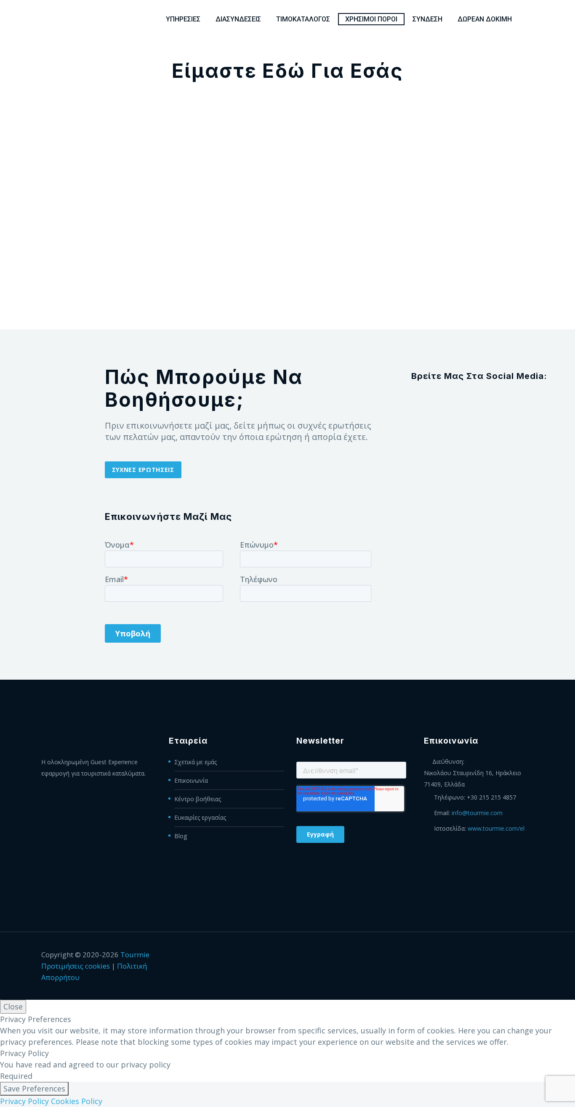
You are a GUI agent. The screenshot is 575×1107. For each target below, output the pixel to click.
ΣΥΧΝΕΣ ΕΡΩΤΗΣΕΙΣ (143, 470)
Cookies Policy (76, 1101)
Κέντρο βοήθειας (197, 799)
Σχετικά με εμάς (195, 762)
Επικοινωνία (191, 780)
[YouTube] (531, 955)
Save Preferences (34, 1088)
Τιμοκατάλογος (303, 19)
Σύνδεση (427, 19)
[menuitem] (531, 19)
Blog (180, 836)
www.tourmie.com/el (496, 828)
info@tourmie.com (477, 813)
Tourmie (134, 954)
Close (13, 1006)
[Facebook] (487, 955)
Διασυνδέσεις (238, 19)
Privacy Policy (24, 1101)
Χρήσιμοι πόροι (371, 19)
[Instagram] (520, 955)
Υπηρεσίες (183, 19)
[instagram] (502, 403)
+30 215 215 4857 (491, 797)
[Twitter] (509, 955)
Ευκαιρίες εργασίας (200, 817)
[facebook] (455, 403)
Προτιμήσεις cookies (75, 966)
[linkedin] (479, 403)
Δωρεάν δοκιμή (485, 19)
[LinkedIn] (498, 955)
